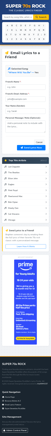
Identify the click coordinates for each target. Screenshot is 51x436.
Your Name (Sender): (15, 106)
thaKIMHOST (42, 383)
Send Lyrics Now (32, 147)
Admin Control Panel (16, 430)
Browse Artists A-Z (13, 401)
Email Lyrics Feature (13, 404)
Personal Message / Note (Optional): (23, 118)
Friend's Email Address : (17, 93)
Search (42, 17)
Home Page (10, 397)
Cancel (39, 142)
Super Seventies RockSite (15, 408)
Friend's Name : (13, 81)
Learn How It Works (26, 246)
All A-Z (44, 160)
